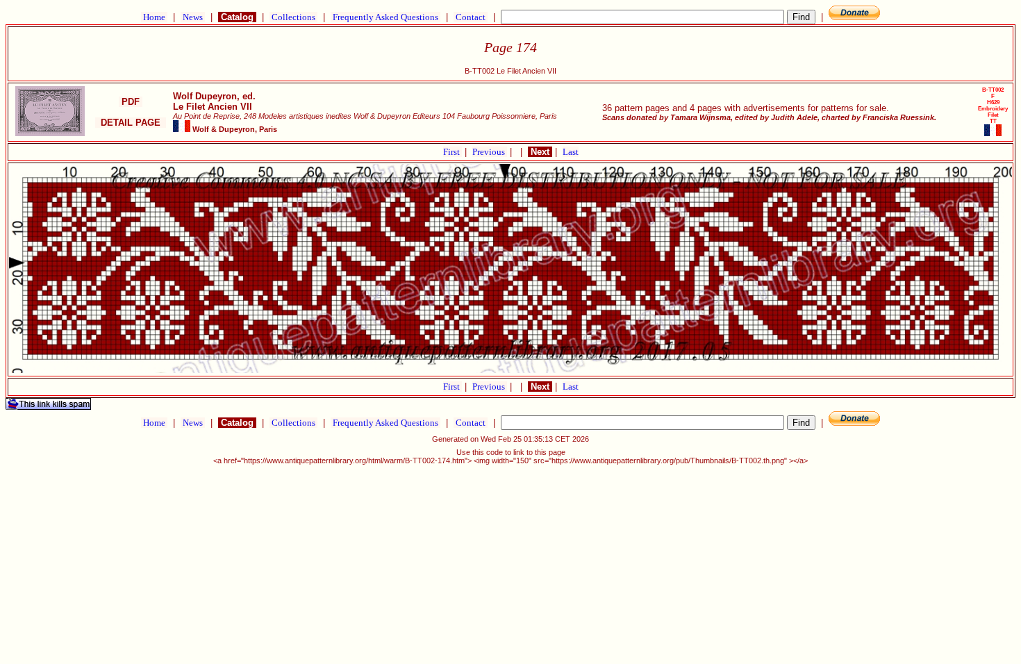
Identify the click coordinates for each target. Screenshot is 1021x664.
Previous (489, 152)
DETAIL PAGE (130, 122)
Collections (293, 17)
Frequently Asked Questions (385, 17)
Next (540, 152)
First (452, 152)
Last (571, 152)
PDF (130, 102)
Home (154, 17)
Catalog (237, 17)
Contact (471, 17)
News (193, 17)
